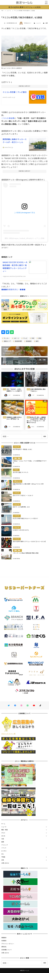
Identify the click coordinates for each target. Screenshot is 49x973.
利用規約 (3, 940)
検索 (44, 436)
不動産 (3, 857)
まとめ (3, 836)
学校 (32, 338)
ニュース (38, 23)
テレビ (25, 338)
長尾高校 (29, 341)
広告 (2, 860)
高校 (37, 341)
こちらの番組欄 (7, 118)
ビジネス (3, 851)
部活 (39, 338)
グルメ (3, 833)
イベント (3, 848)
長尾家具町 (18, 341)
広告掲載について (6, 950)
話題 (47, 23)
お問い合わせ (5, 863)
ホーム (3, 824)
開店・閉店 (4, 830)
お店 (2, 839)
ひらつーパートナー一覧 (8, 733)
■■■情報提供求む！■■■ (13, 289)
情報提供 (3, 937)
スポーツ (16, 338)
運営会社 (3, 947)
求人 (2, 854)
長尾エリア (7, 341)
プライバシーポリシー (7, 944)
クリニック (4, 845)
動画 (2, 842)
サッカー (6, 338)
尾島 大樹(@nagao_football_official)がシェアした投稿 (24, 238)
